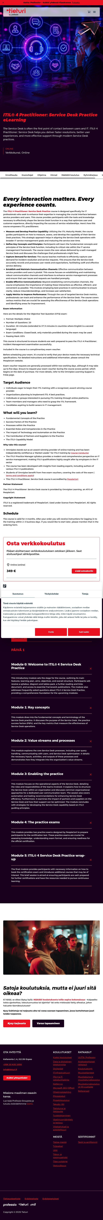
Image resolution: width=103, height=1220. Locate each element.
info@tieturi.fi (10, 1069)
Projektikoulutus (61, 1100)
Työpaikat (58, 1146)
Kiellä (51, 632)
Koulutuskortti (85, 1069)
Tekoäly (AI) (58, 1104)
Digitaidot (58, 1069)
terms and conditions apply (19, 475)
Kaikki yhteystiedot (17, 1078)
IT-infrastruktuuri (61, 1073)
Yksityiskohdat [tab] (51, 594)
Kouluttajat (27, 175)
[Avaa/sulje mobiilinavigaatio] (94, 12)
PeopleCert (72, 479)
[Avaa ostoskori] (89, 12)
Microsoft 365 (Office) (63, 1088)
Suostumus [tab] (17, 594)
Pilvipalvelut (59, 1096)
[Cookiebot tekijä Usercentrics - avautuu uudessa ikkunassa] (88, 586)
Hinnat (53, 175)
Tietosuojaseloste (11, 1199)
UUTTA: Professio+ (86, 1057)
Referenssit (83, 1091)
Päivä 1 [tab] (19, 638)
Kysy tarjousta (17, 1023)
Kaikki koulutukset (62, 1057)
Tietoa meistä (60, 1142)
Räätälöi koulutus (70, 175)
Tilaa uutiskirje (60, 1161)
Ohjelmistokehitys (62, 1092)
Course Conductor (80, 453)
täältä (30, 1104)
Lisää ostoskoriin (84, 571)
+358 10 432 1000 (12, 1064)
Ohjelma (41, 175)
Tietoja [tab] (85, 594)
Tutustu (76, 2)
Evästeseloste (31, 1199)
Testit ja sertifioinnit (87, 1142)
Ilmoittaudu (11, 175)
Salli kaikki (84, 632)
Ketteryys (58, 1084)
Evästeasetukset (51, 1199)
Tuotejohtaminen (61, 1115)
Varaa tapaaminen (48, 1023)
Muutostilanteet (86, 1073)
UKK (55, 1150)
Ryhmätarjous (91, 175)
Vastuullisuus (59, 1165)
